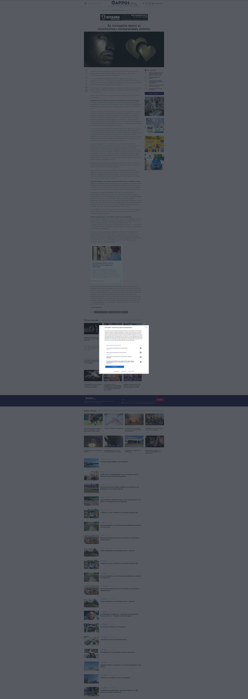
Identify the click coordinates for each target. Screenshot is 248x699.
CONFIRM (114, 366)
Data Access (124, 371)
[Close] (146, 327)
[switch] (140, 348)
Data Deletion (116, 371)
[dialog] (124, 349)
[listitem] (124, 345)
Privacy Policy (131, 371)
